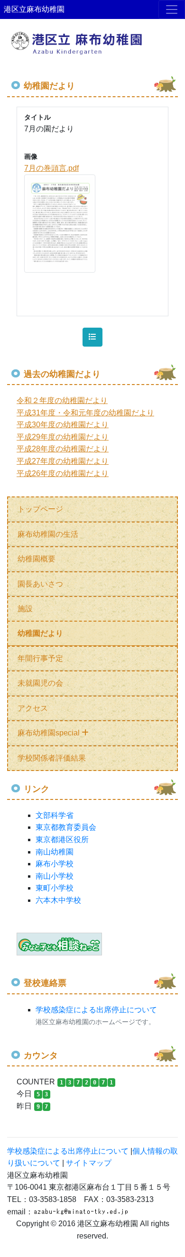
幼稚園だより (40, 633)
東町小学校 (55, 888)
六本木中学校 (58, 900)
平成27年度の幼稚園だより (63, 461)
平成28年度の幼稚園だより (63, 449)
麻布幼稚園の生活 (48, 534)
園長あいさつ (40, 584)
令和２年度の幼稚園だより (62, 400)
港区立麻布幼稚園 (34, 9)
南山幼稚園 (55, 852)
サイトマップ (88, 1163)
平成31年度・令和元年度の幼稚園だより (85, 413)
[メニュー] (171, 9)
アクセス (33, 708)
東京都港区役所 (62, 839)
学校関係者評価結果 (52, 758)
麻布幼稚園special (50, 733)
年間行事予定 (40, 658)
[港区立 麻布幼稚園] (92, 39)
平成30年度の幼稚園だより (63, 425)
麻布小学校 (55, 864)
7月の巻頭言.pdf (51, 168)
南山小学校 (55, 876)
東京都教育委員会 (66, 827)
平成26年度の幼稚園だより (63, 473)
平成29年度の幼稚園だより (63, 437)
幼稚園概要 (37, 559)
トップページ (40, 509)
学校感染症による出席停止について (96, 1010)
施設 (25, 609)
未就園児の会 (40, 683)
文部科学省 (55, 815)
